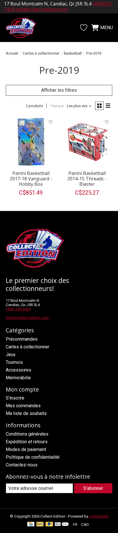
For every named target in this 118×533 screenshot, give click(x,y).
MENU (106, 27)
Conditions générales (27, 434)
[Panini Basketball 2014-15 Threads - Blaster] (87, 142)
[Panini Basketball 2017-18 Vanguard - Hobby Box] (31, 142)
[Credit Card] (30, 524)
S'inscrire (15, 398)
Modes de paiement (26, 449)
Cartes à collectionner (41, 53)
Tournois (14, 362)
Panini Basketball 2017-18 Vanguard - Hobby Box (31, 178)
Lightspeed (98, 516)
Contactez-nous (22, 465)
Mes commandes (23, 405)
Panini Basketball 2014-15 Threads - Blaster (87, 178)
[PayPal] (40, 524)
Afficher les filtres (59, 90)
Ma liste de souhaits (26, 413)
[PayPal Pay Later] (49, 524)
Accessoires (18, 370)
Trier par (57, 106)
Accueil (12, 53)
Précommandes (22, 339)
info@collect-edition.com (27, 318)
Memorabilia (18, 377)
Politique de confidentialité (33, 457)
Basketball (73, 53)
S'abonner (93, 488)
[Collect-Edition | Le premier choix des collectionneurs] (24, 27)
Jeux (10, 354)
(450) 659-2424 (18, 309)
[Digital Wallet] (62, 524)
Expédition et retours (27, 441)
